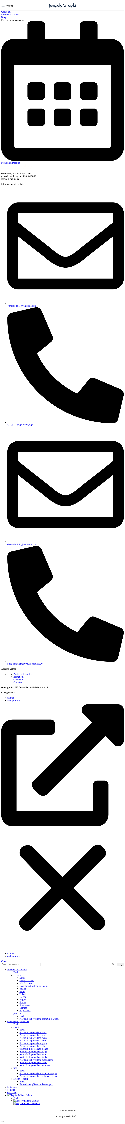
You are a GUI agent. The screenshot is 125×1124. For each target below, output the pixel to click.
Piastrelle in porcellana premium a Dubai (39, 1018)
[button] (62, 827)
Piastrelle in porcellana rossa (33, 1038)
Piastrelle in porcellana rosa (33, 1040)
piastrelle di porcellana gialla (33, 1057)
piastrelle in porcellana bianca (34, 1048)
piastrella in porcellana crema (33, 1062)
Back (15, 972)
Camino (23, 1008)
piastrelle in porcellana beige (33, 1051)
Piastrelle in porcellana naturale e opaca (38, 1076)
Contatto (17, 682)
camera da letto (27, 980)
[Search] (120, 964)
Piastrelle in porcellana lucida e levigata (38, 1073)
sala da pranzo (26, 983)
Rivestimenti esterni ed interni (34, 986)
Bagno (23, 999)
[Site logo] (56, 8)
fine (15, 1068)
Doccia (23, 997)
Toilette (23, 994)
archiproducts (13, 700)
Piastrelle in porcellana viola (33, 1032)
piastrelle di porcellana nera (33, 1054)
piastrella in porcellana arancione (35, 1065)
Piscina (23, 1002)
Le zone (17, 975)
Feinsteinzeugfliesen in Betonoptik (36, 1084)
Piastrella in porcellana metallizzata (36, 1059)
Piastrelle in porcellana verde (33, 1035)
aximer (10, 697)
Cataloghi (18, 679)
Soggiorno (25, 1005)
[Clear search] (114, 964)
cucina (23, 988)
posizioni (17, 1013)
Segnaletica (25, 1010)
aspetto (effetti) (20, 1079)
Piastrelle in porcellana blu (32, 1046)
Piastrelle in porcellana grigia (33, 1043)
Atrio (22, 991)
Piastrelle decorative (23, 674)
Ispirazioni (18, 676)
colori (16, 1027)
